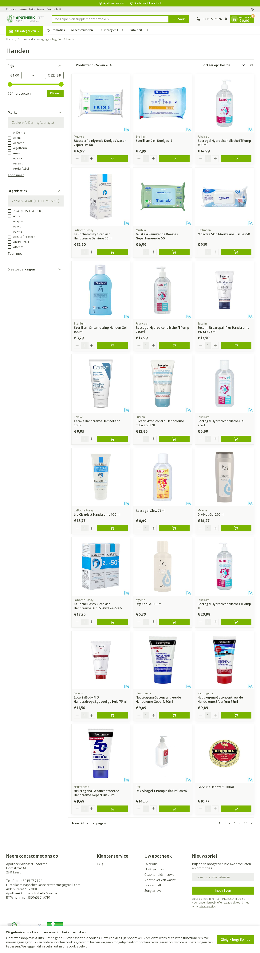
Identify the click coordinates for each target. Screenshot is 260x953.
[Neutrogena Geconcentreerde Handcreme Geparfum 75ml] (101, 753)
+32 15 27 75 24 (32, 881)
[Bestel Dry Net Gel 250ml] (236, 528)
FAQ (100, 864)
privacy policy (207, 906)
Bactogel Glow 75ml (150, 511)
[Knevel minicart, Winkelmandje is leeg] (234, 19)
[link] (220, 822)
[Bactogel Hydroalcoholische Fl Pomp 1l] (224, 566)
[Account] (226, 19)
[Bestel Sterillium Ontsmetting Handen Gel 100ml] (112, 345)
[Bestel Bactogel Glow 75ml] (174, 528)
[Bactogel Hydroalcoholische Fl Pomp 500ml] (224, 103)
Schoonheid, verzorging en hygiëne (40, 39)
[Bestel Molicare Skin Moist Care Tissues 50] (236, 252)
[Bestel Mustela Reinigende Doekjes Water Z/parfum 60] (112, 158)
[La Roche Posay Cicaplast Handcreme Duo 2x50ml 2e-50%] (101, 566)
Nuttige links (154, 869)
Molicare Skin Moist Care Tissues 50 (224, 234)
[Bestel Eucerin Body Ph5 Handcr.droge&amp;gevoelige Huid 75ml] (112, 715)
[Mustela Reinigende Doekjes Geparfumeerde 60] (162, 196)
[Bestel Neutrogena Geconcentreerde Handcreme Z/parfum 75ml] (236, 715)
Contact (11, 9)
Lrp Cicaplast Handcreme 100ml (97, 514)
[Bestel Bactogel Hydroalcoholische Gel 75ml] (236, 439)
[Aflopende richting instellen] (251, 65)
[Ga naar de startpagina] (25, 19)
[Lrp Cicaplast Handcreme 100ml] (101, 477)
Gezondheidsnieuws (31, 9)
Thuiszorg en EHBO (111, 30)
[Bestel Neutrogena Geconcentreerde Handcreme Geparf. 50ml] (174, 715)
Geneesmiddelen (82, 30)
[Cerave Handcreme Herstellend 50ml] (101, 383)
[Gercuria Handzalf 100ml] (224, 753)
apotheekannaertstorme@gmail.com (53, 885)
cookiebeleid (78, 946)
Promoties (58, 30)
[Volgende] (251, 822)
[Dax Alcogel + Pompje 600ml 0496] (162, 753)
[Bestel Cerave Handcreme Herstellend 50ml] (112, 439)
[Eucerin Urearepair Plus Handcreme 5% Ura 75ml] (224, 290)
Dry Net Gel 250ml (211, 514)
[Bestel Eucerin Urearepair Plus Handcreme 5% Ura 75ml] (236, 345)
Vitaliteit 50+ (139, 30)
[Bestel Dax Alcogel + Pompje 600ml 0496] (174, 808)
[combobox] (110, 19)
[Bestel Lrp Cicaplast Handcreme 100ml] (112, 528)
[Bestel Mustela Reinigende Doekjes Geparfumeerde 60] (174, 252)
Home (10, 39)
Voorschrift (54, 9)
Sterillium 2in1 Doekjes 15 (154, 141)
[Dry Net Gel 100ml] (162, 566)
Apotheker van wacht (160, 880)
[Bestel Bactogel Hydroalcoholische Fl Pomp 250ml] (174, 345)
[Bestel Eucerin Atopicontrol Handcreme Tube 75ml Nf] (174, 439)
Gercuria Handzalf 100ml (216, 787)
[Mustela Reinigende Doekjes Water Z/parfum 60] (101, 103)
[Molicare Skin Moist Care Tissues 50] (224, 196)
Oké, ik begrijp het (235, 939)
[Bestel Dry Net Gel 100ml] (174, 622)
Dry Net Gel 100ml (149, 604)
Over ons (151, 864)
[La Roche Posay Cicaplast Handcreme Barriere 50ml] (101, 196)
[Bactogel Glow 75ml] (162, 477)
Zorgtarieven (154, 890)
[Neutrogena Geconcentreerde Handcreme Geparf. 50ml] (162, 660)
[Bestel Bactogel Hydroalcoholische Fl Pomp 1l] (236, 622)
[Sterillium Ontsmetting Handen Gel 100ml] (101, 290)
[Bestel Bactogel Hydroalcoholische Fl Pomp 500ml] (236, 158)
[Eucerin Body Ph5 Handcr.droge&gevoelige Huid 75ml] (101, 660)
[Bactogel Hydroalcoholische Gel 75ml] (224, 383)
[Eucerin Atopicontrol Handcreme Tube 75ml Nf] (162, 383)
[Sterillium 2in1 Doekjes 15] (162, 103)
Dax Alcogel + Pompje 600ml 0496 (161, 791)
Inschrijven (223, 890)
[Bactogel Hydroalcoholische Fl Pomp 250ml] (162, 290)
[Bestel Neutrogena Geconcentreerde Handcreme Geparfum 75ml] (112, 808)
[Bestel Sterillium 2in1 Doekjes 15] (174, 158)
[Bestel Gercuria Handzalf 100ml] (236, 808)
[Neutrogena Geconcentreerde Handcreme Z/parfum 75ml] (224, 660)
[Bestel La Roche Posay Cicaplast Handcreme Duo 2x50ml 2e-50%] (112, 622)
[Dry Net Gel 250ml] (224, 477)
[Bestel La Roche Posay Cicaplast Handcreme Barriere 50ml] (112, 252)
